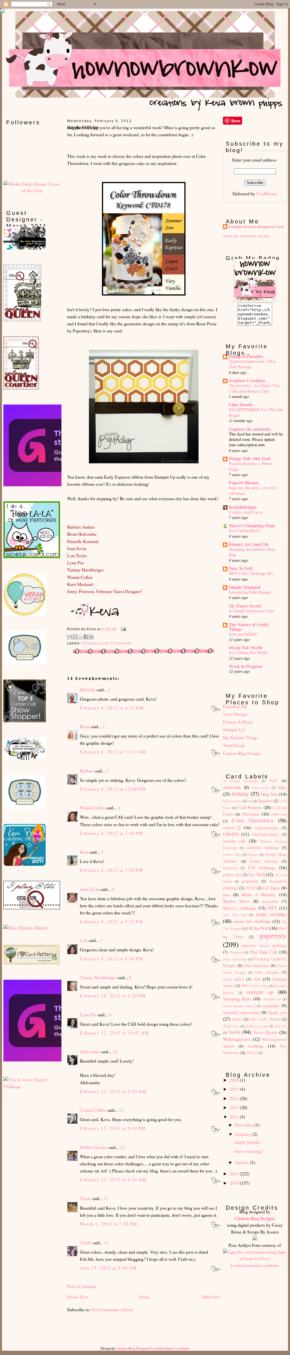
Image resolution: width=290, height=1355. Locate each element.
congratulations (266, 827)
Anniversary (260, 787)
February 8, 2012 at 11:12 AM (113, 752)
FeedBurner (266, 193)
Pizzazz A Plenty (238, 722)
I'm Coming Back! (244, 530)
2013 (235, 1107)
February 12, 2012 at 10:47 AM (114, 1033)
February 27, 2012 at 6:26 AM (113, 1179)
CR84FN (231, 834)
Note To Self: (241, 568)
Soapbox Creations (247, 380)
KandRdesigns (243, 507)
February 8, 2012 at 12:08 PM (113, 789)
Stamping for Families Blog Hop (252, 551)
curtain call (234, 841)
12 (122, 1147)
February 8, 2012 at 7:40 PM (111, 833)
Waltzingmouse (236, 1039)
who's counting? (248, 1151)
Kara (84, 852)
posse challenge (234, 959)
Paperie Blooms (244, 482)
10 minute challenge (240, 780)
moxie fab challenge (252, 921)
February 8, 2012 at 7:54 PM (111, 870)
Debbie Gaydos (93, 1147)
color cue (279, 814)
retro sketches (267, 972)
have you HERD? (243, 634)
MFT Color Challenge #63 (251, 573)
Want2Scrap (234, 745)
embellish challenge (262, 847)
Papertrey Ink (235, 706)
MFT (272, 908)
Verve (234, 1031)
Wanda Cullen (92, 808)
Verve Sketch (265, 1032)
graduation (250, 881)
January (242, 1162)
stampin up (260, 991)
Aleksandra (90, 1051)
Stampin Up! (234, 729)
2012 (235, 1117)
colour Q (231, 827)
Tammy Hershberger (98, 977)
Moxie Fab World (246, 647)
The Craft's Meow (265, 1019)
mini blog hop (235, 914)
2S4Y (273, 780)
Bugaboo (265, 800)
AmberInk (232, 787)
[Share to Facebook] (86, 637)
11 (121, 1110)
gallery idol (232, 874)
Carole (85, 1242)
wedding (255, 1046)
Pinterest (236, 952)
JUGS (250, 888)
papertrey (273, 935)
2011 (235, 1173)
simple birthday (247, 1142)
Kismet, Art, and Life (249, 544)
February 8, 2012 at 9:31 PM (111, 921)
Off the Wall (257, 928)
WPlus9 (252, 1052)
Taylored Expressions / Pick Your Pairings (252, 363)
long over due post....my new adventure (253, 490)
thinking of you (257, 1026)
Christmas (251, 814)
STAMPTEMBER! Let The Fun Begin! (256, 412)
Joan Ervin (89, 889)
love (226, 894)
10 (115, 1051)
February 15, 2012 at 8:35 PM (113, 1128)
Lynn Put (88, 1014)
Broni (85, 726)
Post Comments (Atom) (112, 1309)
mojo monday (271, 914)
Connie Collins (93, 1110)
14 (106, 1242)
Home (144, 1297)
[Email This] (69, 637)
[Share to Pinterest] (91, 637)
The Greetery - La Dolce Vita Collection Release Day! (254, 387)
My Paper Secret (245, 605)
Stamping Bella (237, 999)
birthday (89, 643)
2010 (235, 1183)
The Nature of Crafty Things (249, 626)
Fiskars (253, 854)
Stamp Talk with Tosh (249, 458)
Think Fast (231, 1026)
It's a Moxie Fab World (248, 652)
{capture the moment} (250, 429)
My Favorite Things (240, 737)
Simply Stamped (244, 587)
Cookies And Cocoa (246, 512)
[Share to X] (80, 637)
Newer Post (77, 1297)
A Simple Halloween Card (251, 610)
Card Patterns (250, 807)
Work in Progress (246, 666)
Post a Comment (81, 1286)
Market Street (236, 901)
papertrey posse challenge (264, 945)
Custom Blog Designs (242, 753)
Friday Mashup (264, 861)
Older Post (210, 1297)
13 (106, 1198)
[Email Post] (122, 629)
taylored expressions (241, 1012)
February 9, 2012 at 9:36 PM (111, 959)
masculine (270, 901)
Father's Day (232, 854)
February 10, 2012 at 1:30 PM (113, 995)
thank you (277, 1012)
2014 (235, 1098)
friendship (230, 868)
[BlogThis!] (75, 637)
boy (249, 801)
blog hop (269, 794)
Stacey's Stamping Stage (252, 525)
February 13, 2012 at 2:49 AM (113, 1091)
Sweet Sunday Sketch (239, 1006)
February (243, 1134)
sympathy (271, 1005)
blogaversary (232, 801)
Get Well (256, 874)
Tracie (85, 1198)
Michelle (87, 689)
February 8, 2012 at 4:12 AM (112, 708)
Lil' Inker (271, 888)
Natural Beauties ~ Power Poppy (250, 466)
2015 (235, 1089)
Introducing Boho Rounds (250, 592)
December (244, 1125)
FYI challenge (262, 867)
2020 (235, 1080)
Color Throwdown (115, 643)
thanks (237, 1019)
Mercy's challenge (239, 908)
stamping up (272, 999)
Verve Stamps (235, 714)
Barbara (87, 771)
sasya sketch (233, 979)
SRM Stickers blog (254, 985)
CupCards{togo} (265, 834)
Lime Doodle (241, 404)
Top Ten (280, 1026)
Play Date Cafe (264, 952)
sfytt (257, 979)
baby (282, 787)
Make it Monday (259, 894)
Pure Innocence (256, 965)
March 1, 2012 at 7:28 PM (108, 1224)
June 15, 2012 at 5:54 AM (108, 1268)
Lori (84, 940)
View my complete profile (246, 236)
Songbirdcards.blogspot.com (256, 227)
